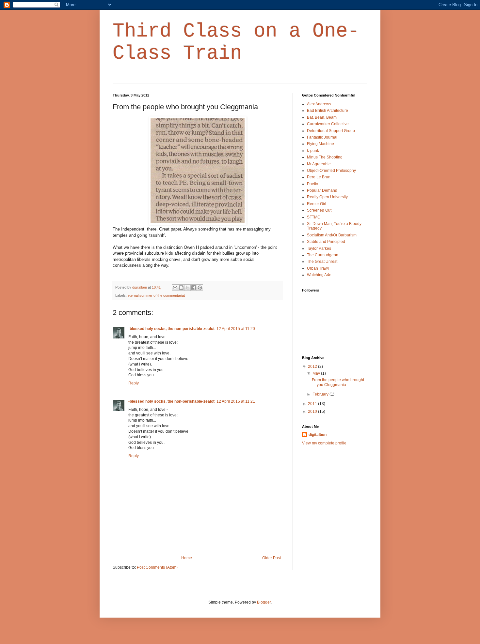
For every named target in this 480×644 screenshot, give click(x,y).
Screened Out (319, 210)
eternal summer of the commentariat (156, 295)
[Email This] (175, 287)
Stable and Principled (326, 241)
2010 (313, 411)
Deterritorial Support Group (331, 130)
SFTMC (313, 217)
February (320, 394)
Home (186, 558)
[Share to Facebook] (193, 287)
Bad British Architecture (327, 110)
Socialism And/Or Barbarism (332, 235)
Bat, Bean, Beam (322, 117)
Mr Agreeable (319, 164)
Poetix (312, 184)
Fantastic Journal (322, 137)
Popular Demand (322, 190)
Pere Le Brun (318, 177)
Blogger (264, 602)
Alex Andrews (319, 104)
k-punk (313, 150)
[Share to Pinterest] (200, 287)
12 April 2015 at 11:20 (235, 328)
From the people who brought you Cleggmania (338, 382)
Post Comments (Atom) (157, 567)
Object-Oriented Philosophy (331, 170)
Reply (133, 383)
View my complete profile (324, 443)
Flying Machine (320, 144)
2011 (313, 403)
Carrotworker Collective (328, 124)
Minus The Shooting (325, 157)
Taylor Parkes (319, 248)
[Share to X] (187, 287)
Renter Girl (316, 204)
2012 (313, 366)
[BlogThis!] (181, 287)
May (316, 373)
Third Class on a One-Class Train (236, 42)
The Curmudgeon (322, 255)
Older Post (271, 558)
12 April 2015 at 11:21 (235, 401)
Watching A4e (319, 275)
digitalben (318, 434)
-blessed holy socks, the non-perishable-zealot (171, 328)
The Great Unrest (322, 261)
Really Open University (327, 197)
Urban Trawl (318, 268)
